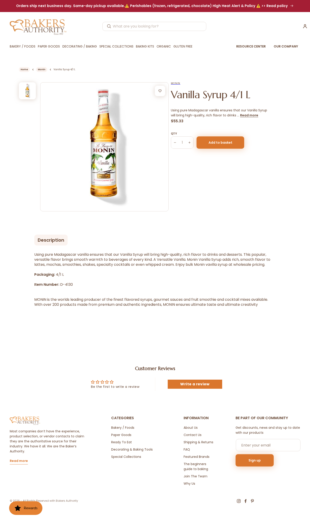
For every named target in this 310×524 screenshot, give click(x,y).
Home (24, 69)
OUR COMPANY (286, 46)
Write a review (194, 384)
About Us (191, 427)
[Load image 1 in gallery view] (27, 90)
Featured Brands (196, 456)
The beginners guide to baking (196, 466)
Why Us (189, 483)
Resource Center (251, 46)
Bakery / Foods (122, 427)
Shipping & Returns (198, 442)
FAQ (187, 449)
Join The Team (195, 476)
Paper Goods (121, 435)
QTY (174, 133)
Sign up (254, 460)
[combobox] (154, 26)
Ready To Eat (121, 442)
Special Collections (126, 456)
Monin (41, 69)
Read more (249, 115)
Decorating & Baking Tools (132, 449)
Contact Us (193, 435)
